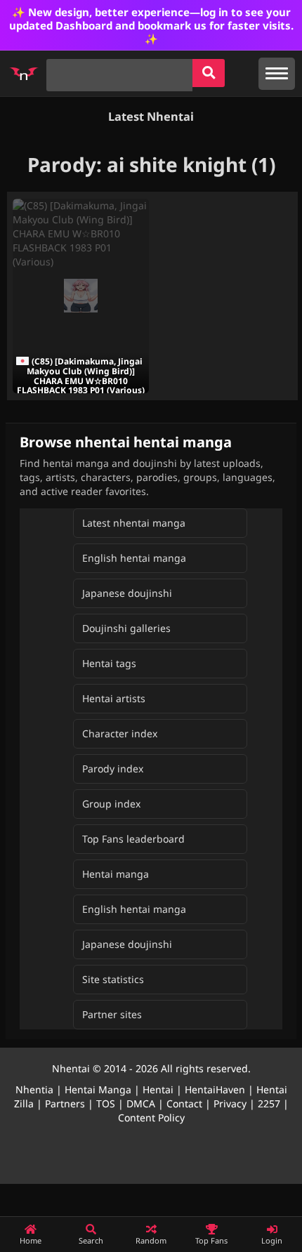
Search (91, 1240)
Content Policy (151, 1117)
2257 (269, 1103)
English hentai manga (134, 558)
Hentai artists (113, 698)
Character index (119, 733)
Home (30, 1240)
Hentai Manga (98, 1089)
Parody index (112, 768)
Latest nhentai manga (133, 522)
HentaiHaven (215, 1089)
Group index (111, 803)
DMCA (140, 1103)
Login (271, 1240)
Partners (65, 1103)
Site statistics (113, 979)
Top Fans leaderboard (133, 838)
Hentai (158, 1089)
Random (151, 1240)
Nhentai (71, 1068)
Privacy (230, 1103)
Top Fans (211, 1240)
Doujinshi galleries (126, 628)
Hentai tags (109, 663)
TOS (105, 1103)
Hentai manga (115, 874)
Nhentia (34, 1089)
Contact (184, 1103)
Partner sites (112, 1014)
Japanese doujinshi (127, 593)
